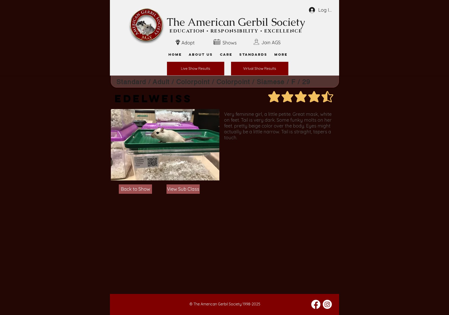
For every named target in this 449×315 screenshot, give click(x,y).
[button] (281, 54)
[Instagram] (327, 304)
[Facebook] (315, 304)
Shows (230, 43)
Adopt (188, 43)
